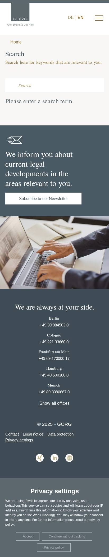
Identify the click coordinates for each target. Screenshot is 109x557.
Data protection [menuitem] (60, 434)
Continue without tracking (67, 536)
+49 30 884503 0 (54, 325)
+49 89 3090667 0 (54, 392)
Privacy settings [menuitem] (19, 440)
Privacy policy (54, 547)
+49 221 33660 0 (54, 342)
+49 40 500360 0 (54, 375)
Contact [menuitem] (12, 434)
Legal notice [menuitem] (33, 434)
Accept (28, 536)
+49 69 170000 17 (54, 358)
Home (15, 42)
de (71, 17)
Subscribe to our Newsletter (43, 198)
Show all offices (54, 403)
